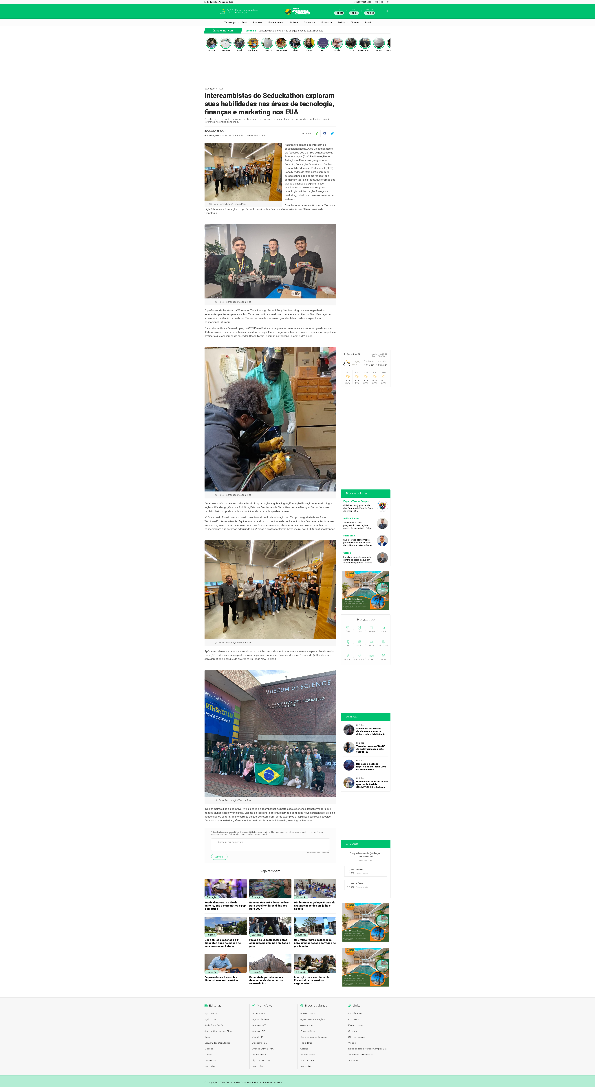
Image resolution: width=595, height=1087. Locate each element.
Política (294, 22)
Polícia (341, 22)
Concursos (309, 22)
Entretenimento (276, 22)
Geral (244, 22)
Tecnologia (230, 22)
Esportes (257, 22)
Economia (327, 22)
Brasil (368, 22)
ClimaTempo (383, 356)
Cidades (355, 22)
